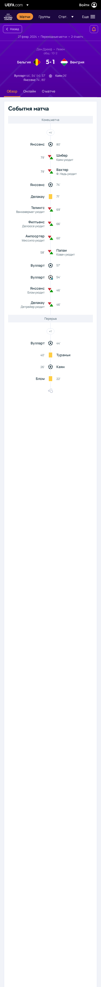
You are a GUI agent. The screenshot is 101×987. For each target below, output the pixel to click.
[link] (24, 16)
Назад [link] (14, 29)
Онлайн (29, 91)
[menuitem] (25, 16)
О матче (48, 91)
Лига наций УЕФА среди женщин (8, 16)
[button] (66, 16)
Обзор (12, 91)
